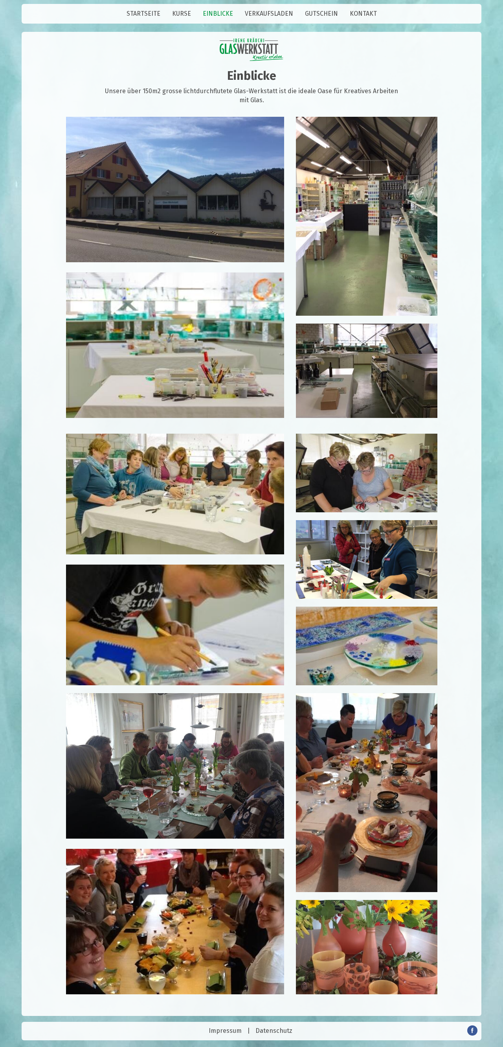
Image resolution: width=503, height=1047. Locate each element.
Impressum (225, 1030)
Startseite (143, 13)
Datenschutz (273, 1030)
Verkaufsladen (269, 13)
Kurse (181, 13)
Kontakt (363, 13)
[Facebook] (472, 1033)
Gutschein (321, 13)
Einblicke (218, 13)
